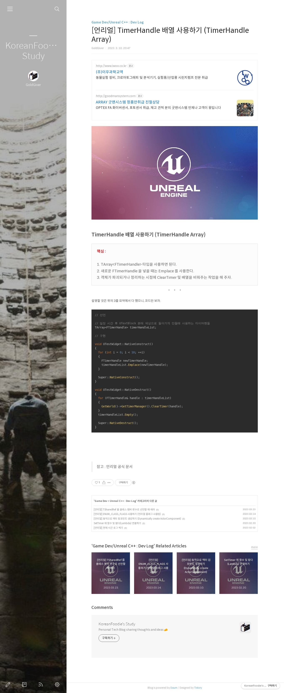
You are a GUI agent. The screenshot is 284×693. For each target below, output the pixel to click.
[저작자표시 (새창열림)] (133, 482)
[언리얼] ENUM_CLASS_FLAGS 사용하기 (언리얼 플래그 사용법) (127, 514)
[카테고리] (10, 9)
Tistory (198, 687)
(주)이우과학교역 (109, 72)
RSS (42, 684)
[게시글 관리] (109, 482)
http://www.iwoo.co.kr (111, 66)
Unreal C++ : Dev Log (123, 501)
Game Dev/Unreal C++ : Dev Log (117, 22)
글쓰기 (9, 684)
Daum (173, 687)
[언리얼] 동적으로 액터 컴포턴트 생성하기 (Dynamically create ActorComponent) (137, 518)
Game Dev (101, 501)
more (254, 547)
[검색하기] (57, 9)
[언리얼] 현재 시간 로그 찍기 (108, 527)
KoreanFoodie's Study (33, 51)
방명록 (25, 684)
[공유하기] (103, 482)
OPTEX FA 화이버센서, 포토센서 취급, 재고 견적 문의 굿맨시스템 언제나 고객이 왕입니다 (158, 108)
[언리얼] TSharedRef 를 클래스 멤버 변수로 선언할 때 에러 (124, 509)
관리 (58, 684)
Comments (102, 607)
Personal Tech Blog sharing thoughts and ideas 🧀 (133, 630)
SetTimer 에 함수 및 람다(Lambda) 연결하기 (117, 523)
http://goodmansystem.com (116, 96)
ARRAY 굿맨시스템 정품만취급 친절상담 (127, 102)
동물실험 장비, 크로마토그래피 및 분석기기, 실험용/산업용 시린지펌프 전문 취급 (152, 77)
